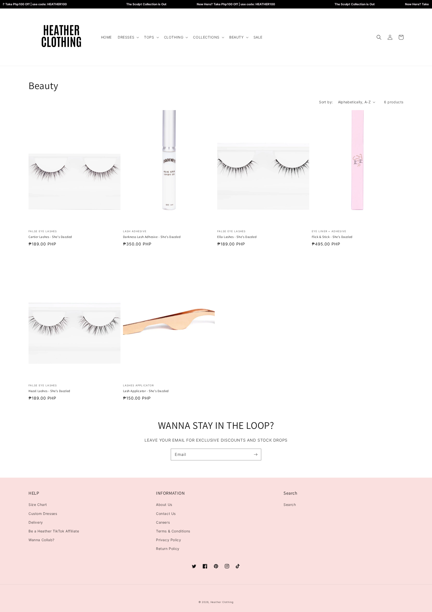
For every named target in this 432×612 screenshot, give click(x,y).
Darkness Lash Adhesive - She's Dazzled (152, 237)
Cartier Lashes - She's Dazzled (50, 237)
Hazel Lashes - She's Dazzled (49, 391)
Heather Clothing (222, 601)
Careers (163, 522)
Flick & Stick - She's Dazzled (332, 237)
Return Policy (168, 548)
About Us (164, 504)
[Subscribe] (255, 454)
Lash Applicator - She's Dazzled (146, 391)
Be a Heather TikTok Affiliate (53, 531)
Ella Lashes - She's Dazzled (236, 237)
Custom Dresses (42, 513)
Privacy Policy (168, 540)
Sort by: (326, 102)
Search (290, 504)
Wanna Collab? (41, 540)
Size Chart (37, 504)
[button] (128, 37)
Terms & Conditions (173, 531)
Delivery (35, 522)
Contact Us (166, 513)
